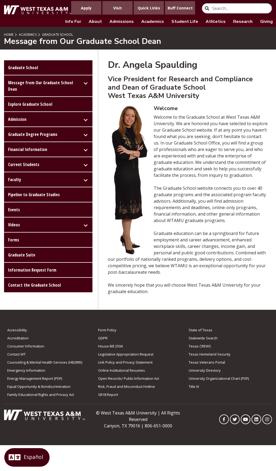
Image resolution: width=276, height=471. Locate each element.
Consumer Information (25, 346)
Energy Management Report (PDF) (34, 378)
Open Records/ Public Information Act (128, 378)
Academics (152, 21)
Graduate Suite (21, 255)
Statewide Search (203, 338)
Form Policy (107, 330)
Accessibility (17, 330)
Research (243, 21)
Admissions (121, 21)
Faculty (14, 179)
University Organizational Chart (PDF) (219, 378)
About (95, 21)
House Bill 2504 (110, 346)
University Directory (205, 370)
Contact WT (16, 354)
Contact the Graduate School (34, 285)
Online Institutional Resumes (121, 370)
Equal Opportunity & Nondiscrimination (39, 386)
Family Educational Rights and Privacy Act (40, 394)
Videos (14, 225)
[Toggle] (85, 82)
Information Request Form (32, 270)
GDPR (103, 338)
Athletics (216, 21)
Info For (73, 21)
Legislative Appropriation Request (125, 354)
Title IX (194, 386)
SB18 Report (108, 394)
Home (8, 34)
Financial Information (27, 149)
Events (14, 210)
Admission (17, 119)
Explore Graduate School (30, 104)
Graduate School (57, 34)
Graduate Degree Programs (32, 134)
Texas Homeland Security (209, 354)
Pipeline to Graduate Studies (34, 195)
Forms (13, 240)
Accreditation (18, 338)
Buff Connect (180, 7)
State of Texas (200, 330)
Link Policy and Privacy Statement (125, 362)
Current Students (23, 164)
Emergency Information (26, 370)
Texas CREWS (200, 346)
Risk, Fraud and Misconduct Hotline (126, 386)
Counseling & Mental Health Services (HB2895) (44, 362)
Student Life (184, 21)
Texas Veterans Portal (207, 362)
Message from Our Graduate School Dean (40, 86)
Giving (266, 21)
